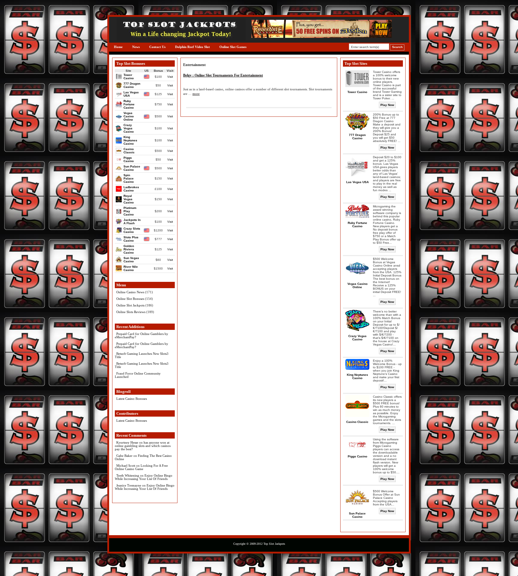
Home (118, 47)
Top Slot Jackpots (274, 543)
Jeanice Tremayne (128, 485)
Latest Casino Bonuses (131, 398)
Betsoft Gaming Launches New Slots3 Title (141, 355)
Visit (170, 76)
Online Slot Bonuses (130, 298)
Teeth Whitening (127, 475)
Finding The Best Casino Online (143, 457)
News (136, 47)
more (196, 93)
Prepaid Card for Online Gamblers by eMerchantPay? (141, 335)
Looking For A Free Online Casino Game (141, 467)
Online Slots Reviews (130, 312)
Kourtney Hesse (127, 442)
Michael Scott (125, 465)
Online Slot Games (232, 47)
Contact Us (157, 47)
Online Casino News (130, 292)
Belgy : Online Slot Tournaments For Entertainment (223, 75)
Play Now (387, 105)
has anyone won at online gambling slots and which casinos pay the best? (143, 446)
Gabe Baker (124, 455)
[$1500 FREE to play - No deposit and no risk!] (322, 36)
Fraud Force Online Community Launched (138, 375)
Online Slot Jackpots (130, 305)
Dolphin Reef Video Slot (192, 47)
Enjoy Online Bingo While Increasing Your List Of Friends (143, 477)
